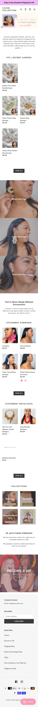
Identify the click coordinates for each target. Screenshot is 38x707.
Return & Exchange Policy (13, 652)
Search (6, 635)
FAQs (6, 657)
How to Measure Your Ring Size (15, 663)
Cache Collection (9, 9)
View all (19, 171)
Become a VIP (9, 641)
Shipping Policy (9, 646)
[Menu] (34, 9)
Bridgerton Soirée (10, 668)
